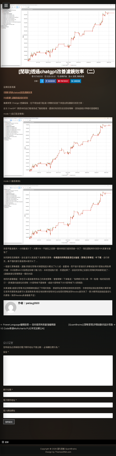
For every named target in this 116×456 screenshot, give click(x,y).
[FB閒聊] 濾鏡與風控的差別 (16, 98)
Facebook (51, 81)
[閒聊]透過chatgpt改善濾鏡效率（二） (57, 71)
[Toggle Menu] (6, 5)
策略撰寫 (80, 76)
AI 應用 (73, 76)
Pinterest (64, 81)
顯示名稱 (8, 389)
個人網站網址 (9, 410)
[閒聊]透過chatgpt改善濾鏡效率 (18, 92)
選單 (7, 442)
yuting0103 (38, 76)
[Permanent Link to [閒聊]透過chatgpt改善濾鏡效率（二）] (58, 35)
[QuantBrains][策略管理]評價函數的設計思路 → (91, 324)
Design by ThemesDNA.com (58, 452)
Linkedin (77, 81)
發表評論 (63, 76)
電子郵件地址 (10, 400)
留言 (6, 352)
